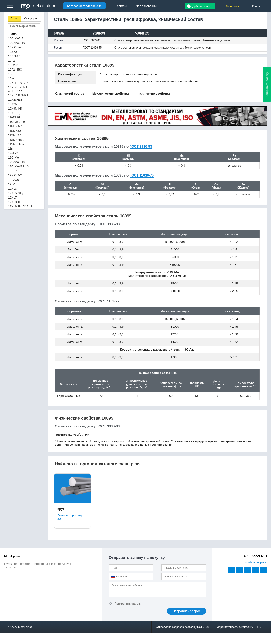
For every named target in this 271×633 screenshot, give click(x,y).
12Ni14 (13, 171)
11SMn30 (14, 130)
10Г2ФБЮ (15, 69)
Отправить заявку (267, 84)
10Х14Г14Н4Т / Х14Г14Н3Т (18, 89)
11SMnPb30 (16, 139)
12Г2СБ (13, 179)
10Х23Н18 (15, 99)
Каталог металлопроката (84, 5)
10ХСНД (13, 113)
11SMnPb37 (16, 144)
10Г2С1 (13, 65)
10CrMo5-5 (15, 38)
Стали (14, 18)
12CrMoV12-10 (18, 166)
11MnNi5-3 (15, 126)
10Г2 (11, 60)
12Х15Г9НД (16, 193)
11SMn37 (14, 135)
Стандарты (31, 18)
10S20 (12, 51)
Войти (256, 6)
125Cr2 (13, 153)
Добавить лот (201, 6)
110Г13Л (14, 117)
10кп (11, 74)
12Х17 (12, 197)
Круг (60, 509)
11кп (11, 148)
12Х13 (12, 188)
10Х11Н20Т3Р (18, 83)
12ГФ (11, 184)
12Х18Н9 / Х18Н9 (20, 206)
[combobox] (114, 576)
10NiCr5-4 (15, 47)
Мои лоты (232, 6)
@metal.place (256, 562)
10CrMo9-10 (16, 43)
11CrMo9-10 (16, 122)
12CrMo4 (14, 157)
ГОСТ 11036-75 (142, 175)
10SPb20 (14, 56)
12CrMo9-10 (16, 162)
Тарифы (10, 567)
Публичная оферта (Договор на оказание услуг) (37, 563)
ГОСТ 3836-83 (141, 146)
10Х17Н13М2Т (18, 95)
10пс (11, 78)
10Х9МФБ (15, 108)
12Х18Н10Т (16, 202)
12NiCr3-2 (15, 175)
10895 (12, 34)
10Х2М (13, 104)
